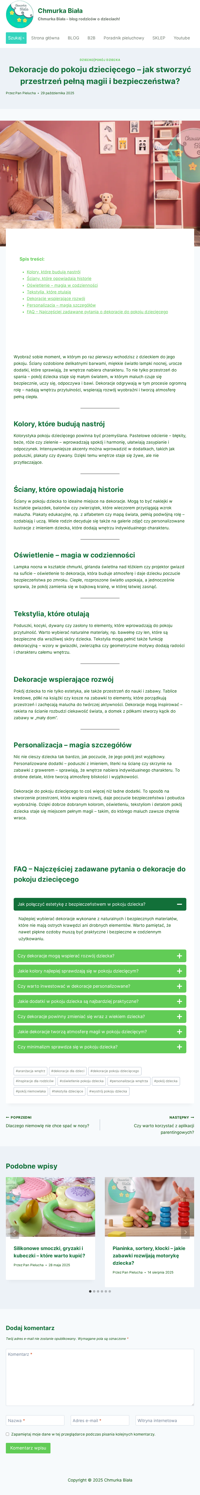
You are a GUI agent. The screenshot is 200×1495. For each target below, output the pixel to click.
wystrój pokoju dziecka (108, 1091)
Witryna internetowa (157, 1420)
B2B (91, 37)
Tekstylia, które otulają (49, 292)
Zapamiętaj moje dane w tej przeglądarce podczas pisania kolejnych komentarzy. (83, 1434)
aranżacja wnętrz (30, 1071)
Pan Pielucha (25, 93)
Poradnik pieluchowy (124, 37)
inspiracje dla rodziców (35, 1081)
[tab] (90, 1291)
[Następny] (185, 1232)
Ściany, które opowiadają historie (59, 278)
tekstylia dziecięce (67, 1091)
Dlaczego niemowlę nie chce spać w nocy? (47, 1121)
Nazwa (16, 1420)
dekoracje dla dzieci (67, 1071)
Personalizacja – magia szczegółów (61, 305)
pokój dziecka (166, 1081)
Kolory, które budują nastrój (53, 271)
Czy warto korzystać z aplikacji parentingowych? (164, 1125)
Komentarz (20, 1354)
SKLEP (158, 37)
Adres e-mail (87, 1420)
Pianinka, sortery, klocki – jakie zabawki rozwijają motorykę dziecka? (149, 1255)
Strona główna (45, 37)
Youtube (182, 37)
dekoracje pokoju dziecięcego (114, 1071)
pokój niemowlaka (31, 1091)
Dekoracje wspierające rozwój (56, 298)
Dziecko (87, 60)
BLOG (73, 37)
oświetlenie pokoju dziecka (82, 1081)
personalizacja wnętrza (129, 1081)
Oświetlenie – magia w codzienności (62, 285)
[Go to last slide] (14, 1232)
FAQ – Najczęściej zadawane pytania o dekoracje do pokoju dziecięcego (97, 311)
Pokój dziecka (107, 60)
